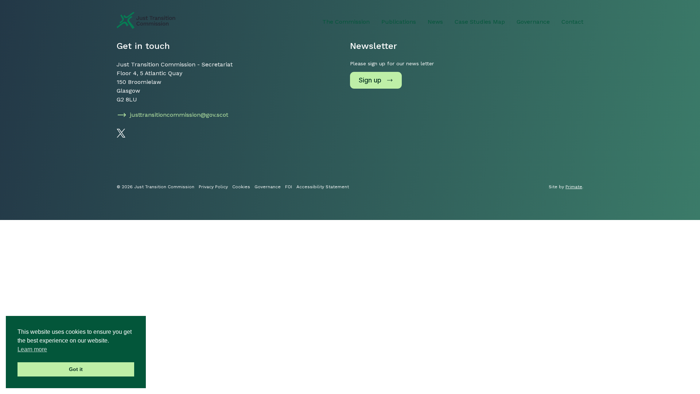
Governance (533, 21)
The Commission (346, 21)
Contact (572, 21)
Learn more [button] (32, 349)
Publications (398, 21)
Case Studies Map (480, 21)
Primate (573, 186)
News (435, 21)
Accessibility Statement (322, 186)
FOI (288, 186)
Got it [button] (76, 369)
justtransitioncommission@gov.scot (179, 114)
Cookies (241, 186)
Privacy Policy (213, 186)
